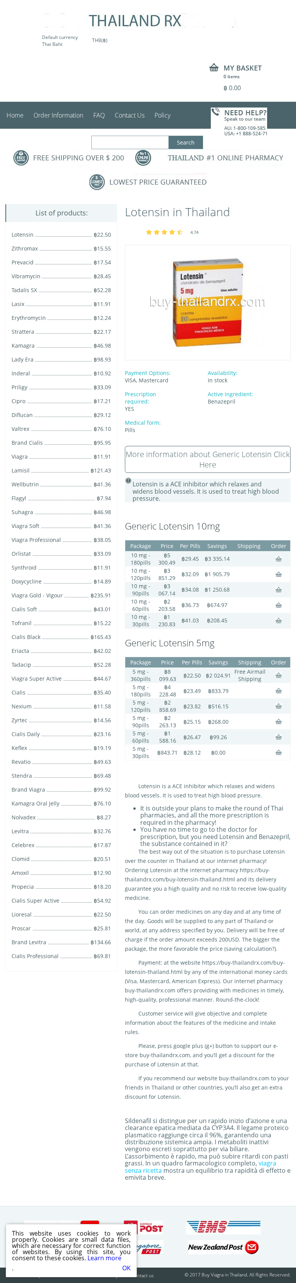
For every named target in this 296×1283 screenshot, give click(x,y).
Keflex (19, 748)
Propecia (23, 886)
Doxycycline (27, 581)
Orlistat (21, 553)
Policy (162, 115)
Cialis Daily (26, 734)
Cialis (18, 692)
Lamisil (21, 470)
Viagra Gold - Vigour (37, 595)
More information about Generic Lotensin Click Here (208, 459)
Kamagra (23, 345)
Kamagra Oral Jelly (35, 803)
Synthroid (24, 567)
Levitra (20, 831)
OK (126, 1268)
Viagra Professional (36, 539)
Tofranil (22, 623)
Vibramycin (26, 276)
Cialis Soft (24, 609)
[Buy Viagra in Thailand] (139, 20)
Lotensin (23, 234)
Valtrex (20, 428)
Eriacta (20, 650)
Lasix (18, 304)
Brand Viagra (28, 789)
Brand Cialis (27, 442)
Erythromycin (29, 317)
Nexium (22, 706)
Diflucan (22, 415)
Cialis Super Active (35, 900)
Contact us (143, 1275)
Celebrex (23, 845)
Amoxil (20, 872)
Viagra (20, 456)
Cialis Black (26, 637)
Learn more (104, 1258)
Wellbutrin (25, 484)
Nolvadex (23, 817)
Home (15, 115)
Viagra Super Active (37, 678)
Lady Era (23, 359)
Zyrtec (19, 720)
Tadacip (21, 664)
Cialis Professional (35, 956)
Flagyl (19, 498)
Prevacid (23, 262)
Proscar (21, 928)
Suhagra (22, 512)
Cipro (18, 401)
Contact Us (130, 115)
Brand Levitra (29, 942)
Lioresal (22, 914)
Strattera (23, 331)
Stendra (22, 775)
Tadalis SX (24, 290)
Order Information (58, 115)
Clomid (21, 859)
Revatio (21, 761)
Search (186, 142)
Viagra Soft (25, 526)
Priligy (19, 387)
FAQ (99, 115)
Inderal (21, 373)
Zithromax (25, 248)
